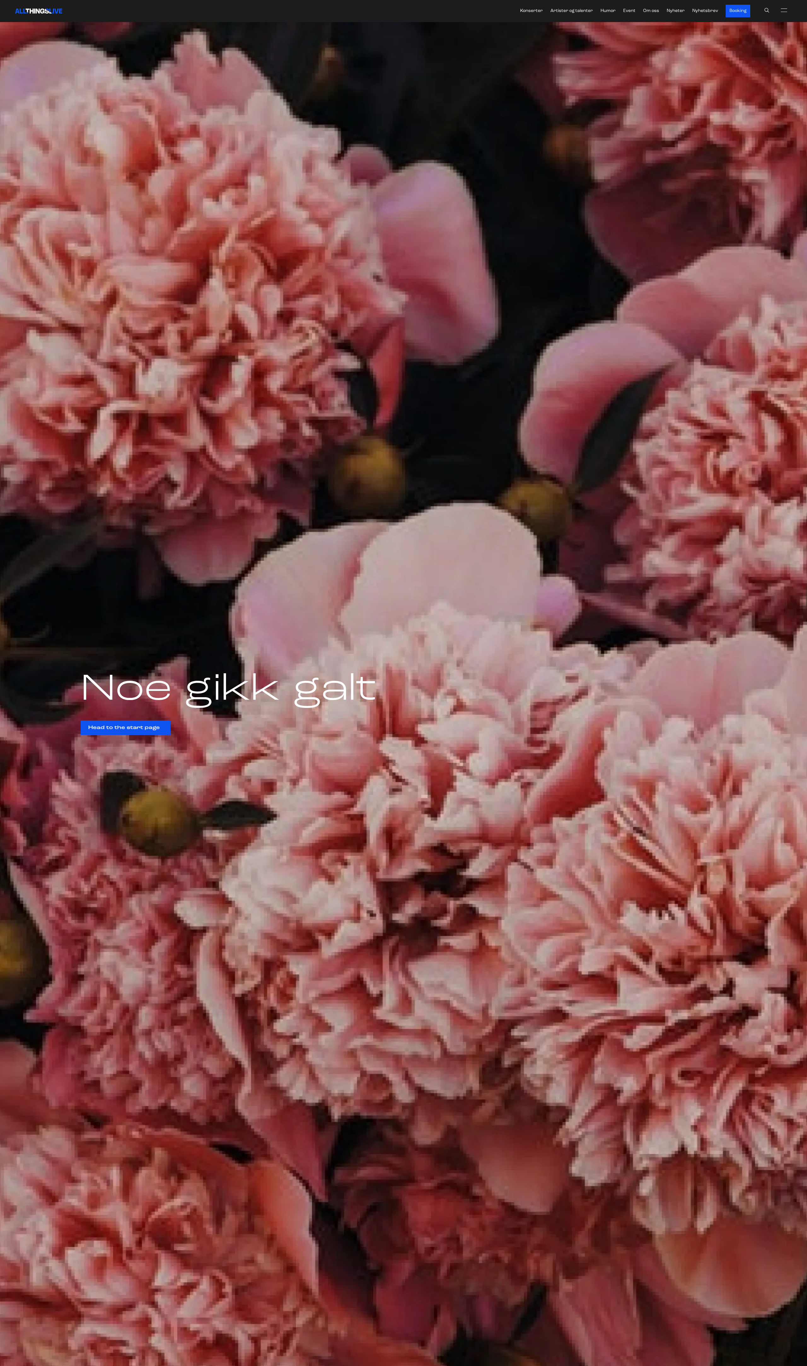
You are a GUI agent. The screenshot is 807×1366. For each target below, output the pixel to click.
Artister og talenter (571, 11)
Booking (737, 11)
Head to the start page (124, 727)
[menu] (784, 10)
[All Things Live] (38, 11)
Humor (608, 11)
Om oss (651, 11)
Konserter (531, 11)
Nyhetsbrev (705, 11)
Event (629, 11)
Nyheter (676, 11)
